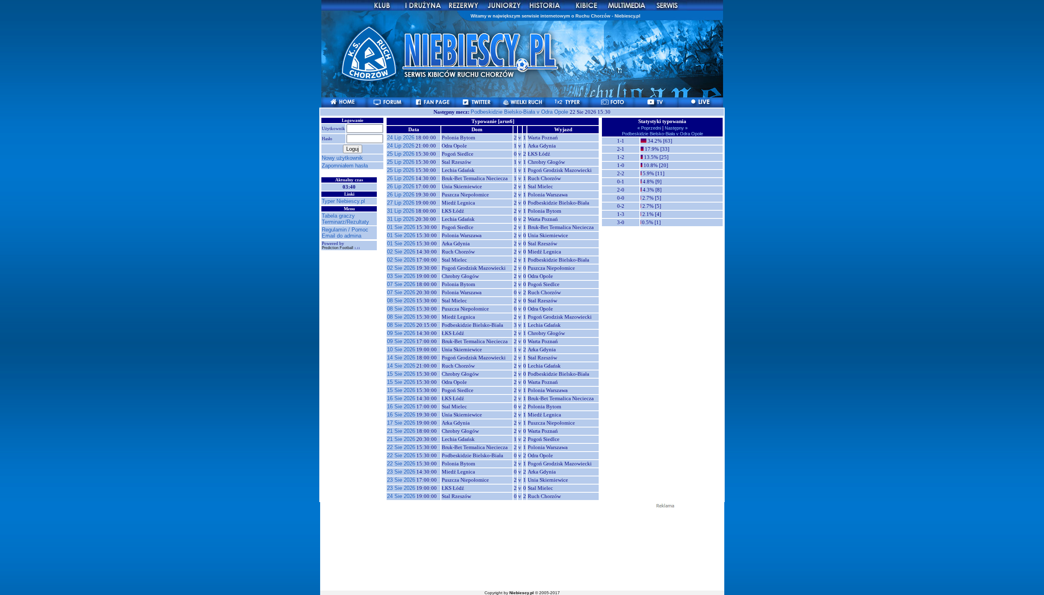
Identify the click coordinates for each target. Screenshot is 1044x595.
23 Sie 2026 (401, 472)
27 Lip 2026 (400, 203)
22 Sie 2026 (401, 447)
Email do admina (341, 236)
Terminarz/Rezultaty (345, 222)
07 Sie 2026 (401, 284)
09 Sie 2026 (401, 333)
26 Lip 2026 (400, 178)
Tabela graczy (338, 216)
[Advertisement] (522, 548)
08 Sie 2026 (401, 301)
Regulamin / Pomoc (345, 230)
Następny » (676, 128)
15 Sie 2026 (401, 374)
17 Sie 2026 (401, 423)
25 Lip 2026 (400, 154)
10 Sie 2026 (401, 349)
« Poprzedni (649, 128)
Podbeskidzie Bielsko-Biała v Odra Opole (520, 112)
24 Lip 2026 (400, 137)
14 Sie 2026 (401, 358)
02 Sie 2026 (401, 252)
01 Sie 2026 (401, 227)
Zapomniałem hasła (345, 166)
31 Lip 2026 (400, 211)
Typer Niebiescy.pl (343, 201)
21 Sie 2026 (401, 431)
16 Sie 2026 (401, 398)
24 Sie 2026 (401, 496)
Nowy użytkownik (342, 158)
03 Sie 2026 (401, 276)
